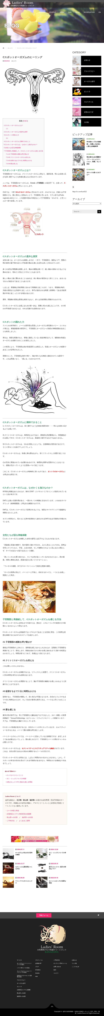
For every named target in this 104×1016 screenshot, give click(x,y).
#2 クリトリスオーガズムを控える (18, 157)
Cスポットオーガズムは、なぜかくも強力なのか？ (20, 144)
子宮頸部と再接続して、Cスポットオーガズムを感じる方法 (23, 151)
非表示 (25, 121)
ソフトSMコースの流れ (23, 968)
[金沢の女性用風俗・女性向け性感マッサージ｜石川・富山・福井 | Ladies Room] (21, 4)
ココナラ (56, 973)
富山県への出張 (12, 817)
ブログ (37, 966)
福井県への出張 (27, 817)
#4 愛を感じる (12, 163)
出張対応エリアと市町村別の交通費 (19, 814)
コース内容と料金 (13, 810)
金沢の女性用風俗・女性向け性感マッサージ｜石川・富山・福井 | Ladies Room (81, 1012)
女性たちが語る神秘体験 (12, 148)
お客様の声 (38, 963)
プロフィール (39, 960)
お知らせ (74, 960)
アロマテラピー (21, 980)
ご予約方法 (10, 820)
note (36, 976)
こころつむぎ (75, 966)
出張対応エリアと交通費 (23, 990)
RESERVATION (89, 12)
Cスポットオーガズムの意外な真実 (15, 132)
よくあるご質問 (24, 820)
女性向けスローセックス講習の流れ (24, 976)
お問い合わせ (57, 966)
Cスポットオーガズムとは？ (13, 125)
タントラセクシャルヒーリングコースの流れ (24, 971)
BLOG (77, 12)
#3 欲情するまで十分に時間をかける (19, 160)
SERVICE (42, 12)
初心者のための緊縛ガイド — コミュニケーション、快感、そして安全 (94, 160)
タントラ (13, 61)
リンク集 (74, 963)
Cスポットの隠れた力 (11, 135)
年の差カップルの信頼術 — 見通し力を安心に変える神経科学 (94, 144)
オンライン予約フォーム (60, 963)
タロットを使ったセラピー (94, 174)
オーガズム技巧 (21, 983)
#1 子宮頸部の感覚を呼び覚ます (17, 154)
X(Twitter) (37, 970)
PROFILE (52, 12)
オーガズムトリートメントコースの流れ (24, 964)
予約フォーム (43, 915)
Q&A (69, 12)
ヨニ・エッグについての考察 (16, 778)
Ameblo (37, 973)
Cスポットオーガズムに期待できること (17, 141)
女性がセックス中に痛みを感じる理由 (19, 782)
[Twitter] (98, 914)
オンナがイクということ (14, 775)
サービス (19, 960)
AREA (62, 12)
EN (100, 12)
